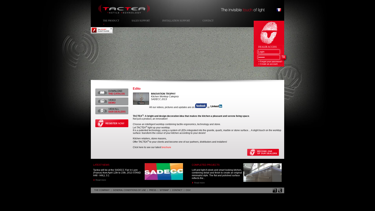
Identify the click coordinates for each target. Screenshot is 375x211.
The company (102, 190)
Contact (208, 20)
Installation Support (176, 20)
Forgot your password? (271, 61)
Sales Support (141, 20)
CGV (188, 190)
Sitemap (164, 190)
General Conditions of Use (129, 190)
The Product (111, 20)
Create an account (269, 64)
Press (152, 190)
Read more (101, 180)
